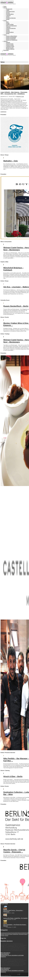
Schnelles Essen (10, 11)
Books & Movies (10, 49)
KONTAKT (8, 973)
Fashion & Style (10, 46)
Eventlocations (10, 14)
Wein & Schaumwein (11, 25)
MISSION (3, 973)
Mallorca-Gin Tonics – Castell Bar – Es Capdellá (15, 918)
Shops (7, 16)
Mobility (8, 42)
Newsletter (6, 50)
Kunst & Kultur (9, 43)
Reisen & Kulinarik (11, 38)
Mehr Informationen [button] (5, 952)
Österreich (20, 933)
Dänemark (7, 934)
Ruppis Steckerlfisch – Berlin (15, 306)
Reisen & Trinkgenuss (11, 40)
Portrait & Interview (11, 18)
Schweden (3, 935)
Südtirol (23, 933)
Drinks (5, 20)
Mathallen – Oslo (10, 161)
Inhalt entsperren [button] (5, 954)
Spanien (9, 933)
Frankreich (13, 933)
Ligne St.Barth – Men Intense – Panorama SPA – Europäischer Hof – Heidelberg (14, 93)
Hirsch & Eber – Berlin (12, 776)
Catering (8, 15)
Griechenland (21, 934)
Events (8, 12)
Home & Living (10, 45)
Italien (17, 933)
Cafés (7, 10)
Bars (7, 21)
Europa (2, 933)
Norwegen (3, 934)
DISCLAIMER (13, 974)
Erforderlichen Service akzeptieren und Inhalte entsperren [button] (12, 956)
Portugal (6, 935)
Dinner (5, 7)
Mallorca (26, 934)
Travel (4, 34)
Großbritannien (15, 934)
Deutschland (5, 933)
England (10, 934)
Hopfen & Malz (10, 24)
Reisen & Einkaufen (11, 37)
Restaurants (9, 9)
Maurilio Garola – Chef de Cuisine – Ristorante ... (14, 851)
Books (7, 19)
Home (4, 6)
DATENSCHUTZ (5, 974)
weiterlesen (3, 111)
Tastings (8, 27)
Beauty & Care (10, 47)
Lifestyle (5, 41)
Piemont (26, 933)
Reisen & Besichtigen (11, 36)
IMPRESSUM (15, 973)
